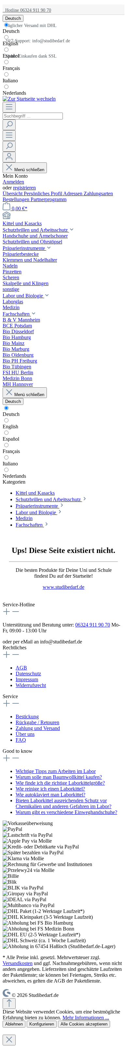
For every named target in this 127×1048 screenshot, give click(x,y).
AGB (21, 667)
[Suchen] (9, 124)
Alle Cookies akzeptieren (84, 1024)
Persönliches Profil (43, 193)
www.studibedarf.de (63, 587)
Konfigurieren (41, 1024)
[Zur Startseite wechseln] (29, 99)
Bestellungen (17, 199)
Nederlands (14, 93)
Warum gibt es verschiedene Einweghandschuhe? (66, 812)
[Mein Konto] (9, 157)
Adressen (73, 193)
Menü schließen (29, 169)
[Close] (9, 1040)
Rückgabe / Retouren (37, 722)
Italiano (10, 80)
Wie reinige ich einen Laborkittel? (50, 789)
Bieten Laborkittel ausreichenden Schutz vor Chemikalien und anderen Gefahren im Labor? (63, 803)
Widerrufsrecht (31, 685)
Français (11, 68)
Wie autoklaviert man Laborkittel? (50, 794)
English (10, 43)
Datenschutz (28, 673)
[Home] (63, 216)
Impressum (27, 679)
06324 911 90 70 (92, 624)
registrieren (24, 187)
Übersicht (13, 193)
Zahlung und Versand (38, 728)
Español (11, 56)
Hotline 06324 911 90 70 (27, 10)
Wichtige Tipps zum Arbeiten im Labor (56, 771)
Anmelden (13, 182)
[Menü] (9, 107)
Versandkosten (18, 963)
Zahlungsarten (98, 193)
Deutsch (11, 31)
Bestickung (27, 716)
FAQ (21, 740)
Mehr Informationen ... (86, 1017)
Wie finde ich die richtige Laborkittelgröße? (60, 783)
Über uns (25, 734)
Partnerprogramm (48, 199)
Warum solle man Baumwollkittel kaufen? (59, 777)
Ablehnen (14, 1024)
